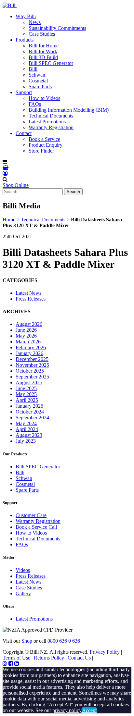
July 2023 (26, 441)
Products (25, 40)
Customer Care (31, 515)
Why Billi (26, 16)
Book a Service (44, 139)
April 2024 (27, 429)
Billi (33, 69)
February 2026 (31, 347)
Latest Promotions (47, 121)
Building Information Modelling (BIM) (69, 110)
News (35, 22)
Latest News (28, 293)
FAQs (35, 104)
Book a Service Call (36, 527)
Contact (24, 133)
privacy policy (67, 710)
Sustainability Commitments (57, 28)
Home (9, 219)
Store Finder (41, 151)
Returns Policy (49, 657)
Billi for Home (44, 45)
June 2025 (26, 388)
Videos (23, 570)
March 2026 (28, 341)
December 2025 (32, 359)
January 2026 (29, 353)
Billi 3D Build (43, 57)
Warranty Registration (51, 127)
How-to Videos (44, 98)
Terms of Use (16, 657)
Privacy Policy (105, 652)
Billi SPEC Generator (51, 63)
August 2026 (29, 324)
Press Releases (31, 299)
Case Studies (42, 34)
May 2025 (26, 394)
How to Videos (31, 533)
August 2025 (29, 382)
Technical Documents (51, 115)
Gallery (23, 593)
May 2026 (26, 336)
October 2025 (30, 371)
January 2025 (29, 406)
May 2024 (26, 423)
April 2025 (27, 400)
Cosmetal (38, 80)
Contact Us (79, 657)
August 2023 (29, 435)
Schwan (37, 75)
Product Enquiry (45, 145)
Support (24, 92)
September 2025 (32, 376)
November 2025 (32, 365)
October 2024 (30, 411)
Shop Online (16, 185)
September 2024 (32, 417)
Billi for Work (43, 51)
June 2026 (26, 330)
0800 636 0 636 (63, 641)
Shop (26, 641)
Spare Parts (40, 86)
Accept (89, 710)
